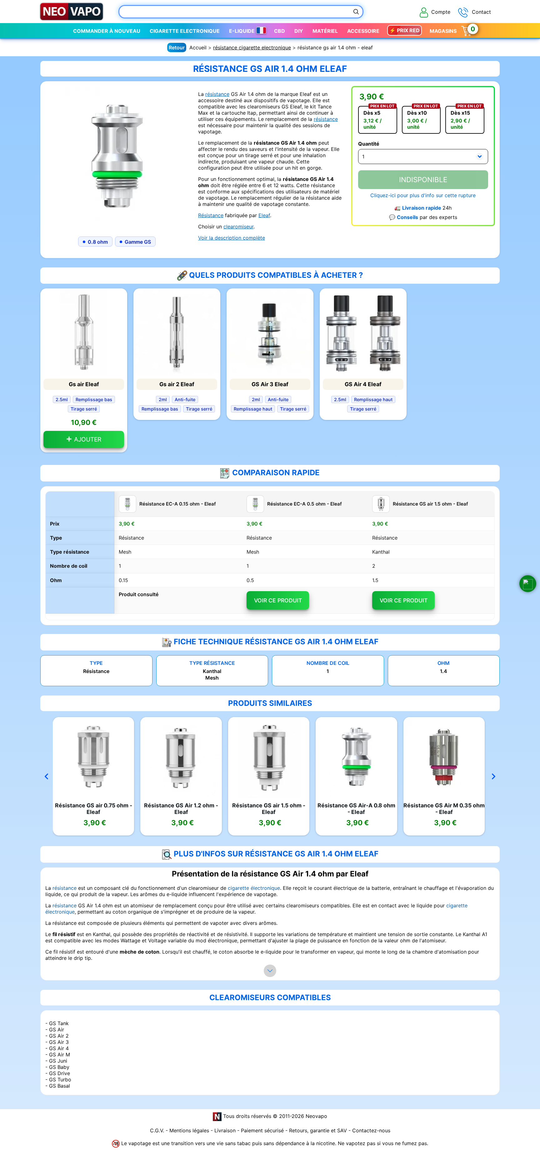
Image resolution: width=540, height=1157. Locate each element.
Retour (177, 47)
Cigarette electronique (185, 31)
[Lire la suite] (270, 971)
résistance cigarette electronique (252, 47)
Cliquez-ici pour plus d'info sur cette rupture (423, 195)
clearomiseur (238, 226)
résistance (217, 94)
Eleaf (264, 215)
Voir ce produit (278, 600)
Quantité (368, 144)
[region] (270, 556)
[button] (528, 584)
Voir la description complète (231, 238)
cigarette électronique (254, 888)
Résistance (210, 215)
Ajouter (86, 439)
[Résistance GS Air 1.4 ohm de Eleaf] (117, 157)
